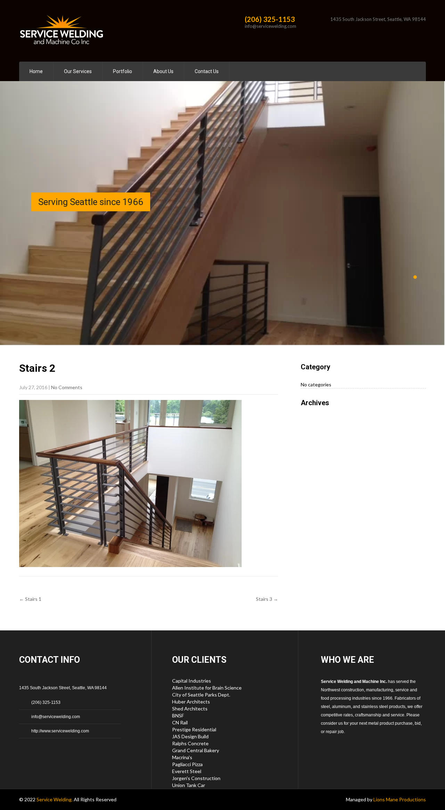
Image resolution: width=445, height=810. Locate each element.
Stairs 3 (267, 599)
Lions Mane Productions (399, 799)
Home (36, 71)
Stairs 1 (30, 599)
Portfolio (122, 71)
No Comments (66, 387)
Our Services (78, 71)
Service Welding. (55, 799)
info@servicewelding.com (270, 26)
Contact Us (207, 71)
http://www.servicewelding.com (60, 731)
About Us (163, 71)
